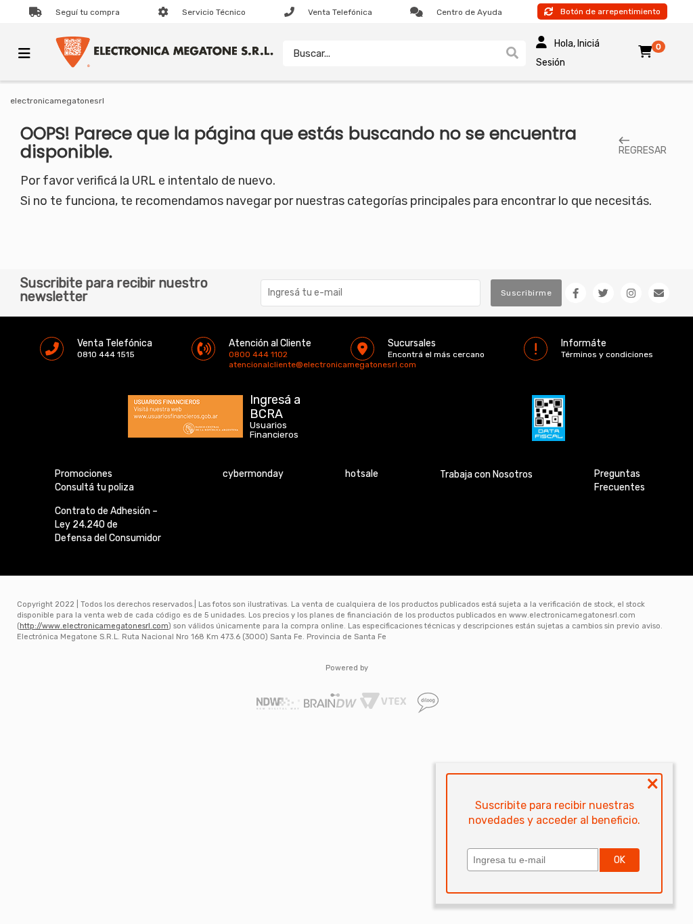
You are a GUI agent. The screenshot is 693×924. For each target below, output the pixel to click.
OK (619, 860)
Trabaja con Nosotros (486, 474)
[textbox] (391, 53)
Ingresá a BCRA (275, 404)
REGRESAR (643, 150)
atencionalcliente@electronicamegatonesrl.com (240, 364)
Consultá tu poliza (94, 487)
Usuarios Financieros (274, 430)
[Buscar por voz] (492, 53)
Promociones (83, 474)
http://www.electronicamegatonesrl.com (94, 626)
